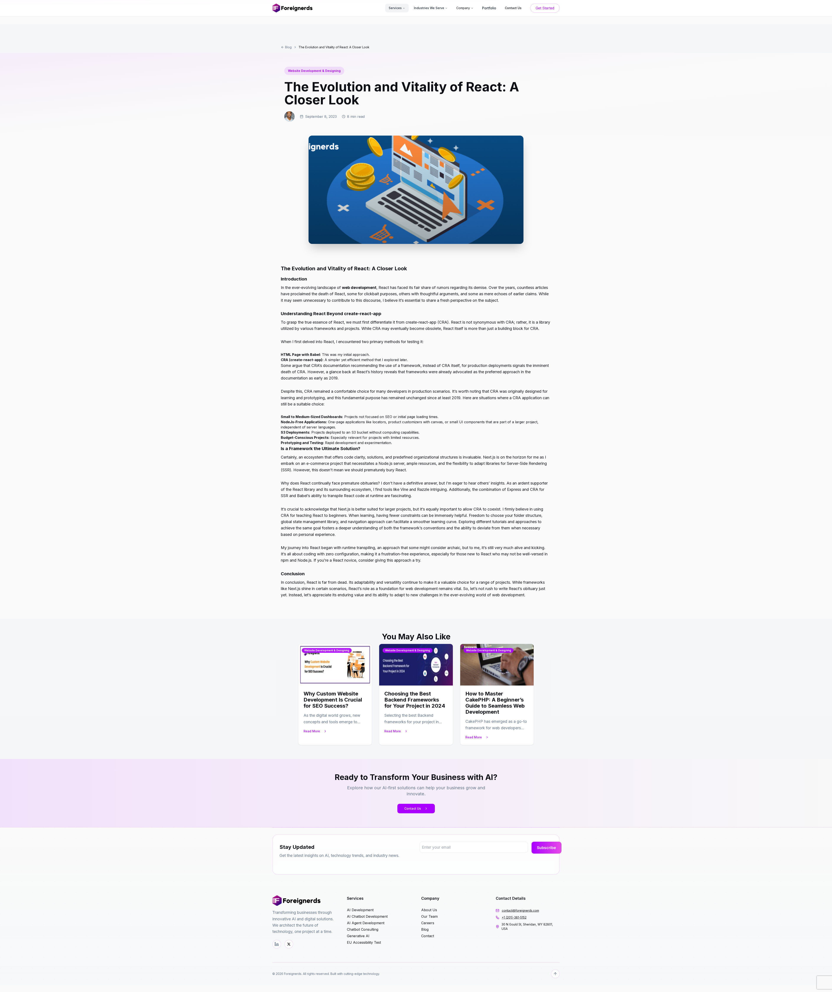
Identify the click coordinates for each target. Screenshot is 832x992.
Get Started (545, 8)
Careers (427, 923)
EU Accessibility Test (364, 942)
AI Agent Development (365, 923)
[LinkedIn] (276, 944)
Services (395, 8)
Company (463, 8)
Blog (288, 47)
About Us (429, 910)
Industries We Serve (429, 8)
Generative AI (358, 936)
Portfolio (489, 8)
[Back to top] (555, 973)
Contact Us (412, 808)
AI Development (360, 910)
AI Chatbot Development (367, 916)
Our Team (429, 916)
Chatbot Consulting (362, 929)
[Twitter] (288, 944)
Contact (427, 936)
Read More (312, 731)
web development (359, 287)
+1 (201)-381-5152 (514, 917)
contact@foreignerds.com (520, 910)
